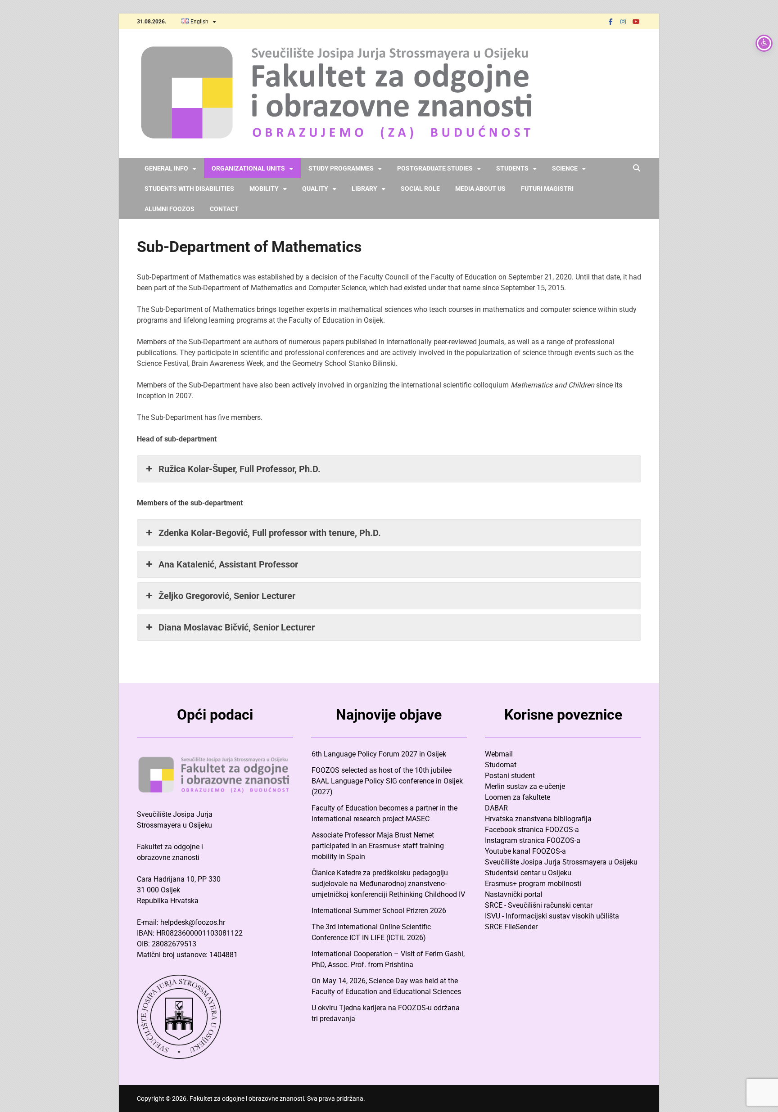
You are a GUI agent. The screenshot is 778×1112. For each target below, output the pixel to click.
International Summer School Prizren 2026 (379, 910)
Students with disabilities (189, 188)
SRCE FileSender (511, 927)
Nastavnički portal (514, 894)
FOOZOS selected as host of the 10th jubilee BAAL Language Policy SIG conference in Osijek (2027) (387, 781)
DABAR (496, 808)
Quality (315, 188)
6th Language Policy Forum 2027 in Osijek (379, 754)
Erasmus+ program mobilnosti (533, 883)
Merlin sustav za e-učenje (525, 786)
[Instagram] (623, 21)
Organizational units (248, 168)
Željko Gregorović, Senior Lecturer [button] (226, 595)
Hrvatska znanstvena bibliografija (538, 819)
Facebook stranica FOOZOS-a (532, 829)
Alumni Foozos (169, 208)
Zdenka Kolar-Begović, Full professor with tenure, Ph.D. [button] (269, 532)
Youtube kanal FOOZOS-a (525, 851)
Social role (420, 188)
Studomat (500, 765)
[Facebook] (610, 21)
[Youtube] (635, 21)
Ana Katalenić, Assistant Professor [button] (228, 564)
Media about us (480, 188)
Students (512, 168)
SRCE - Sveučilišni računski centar (539, 905)
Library (364, 188)
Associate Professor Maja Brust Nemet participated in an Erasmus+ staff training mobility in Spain (378, 846)
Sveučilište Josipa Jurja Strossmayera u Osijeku (561, 862)
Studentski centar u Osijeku (528, 873)
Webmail (499, 754)
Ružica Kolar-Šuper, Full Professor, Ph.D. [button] (239, 469)
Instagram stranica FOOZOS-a (532, 840)
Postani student (510, 775)
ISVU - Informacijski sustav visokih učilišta (552, 916)
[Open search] (636, 168)
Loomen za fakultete (517, 797)
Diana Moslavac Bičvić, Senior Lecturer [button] (236, 627)
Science (565, 168)
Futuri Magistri (547, 188)
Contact (224, 208)
